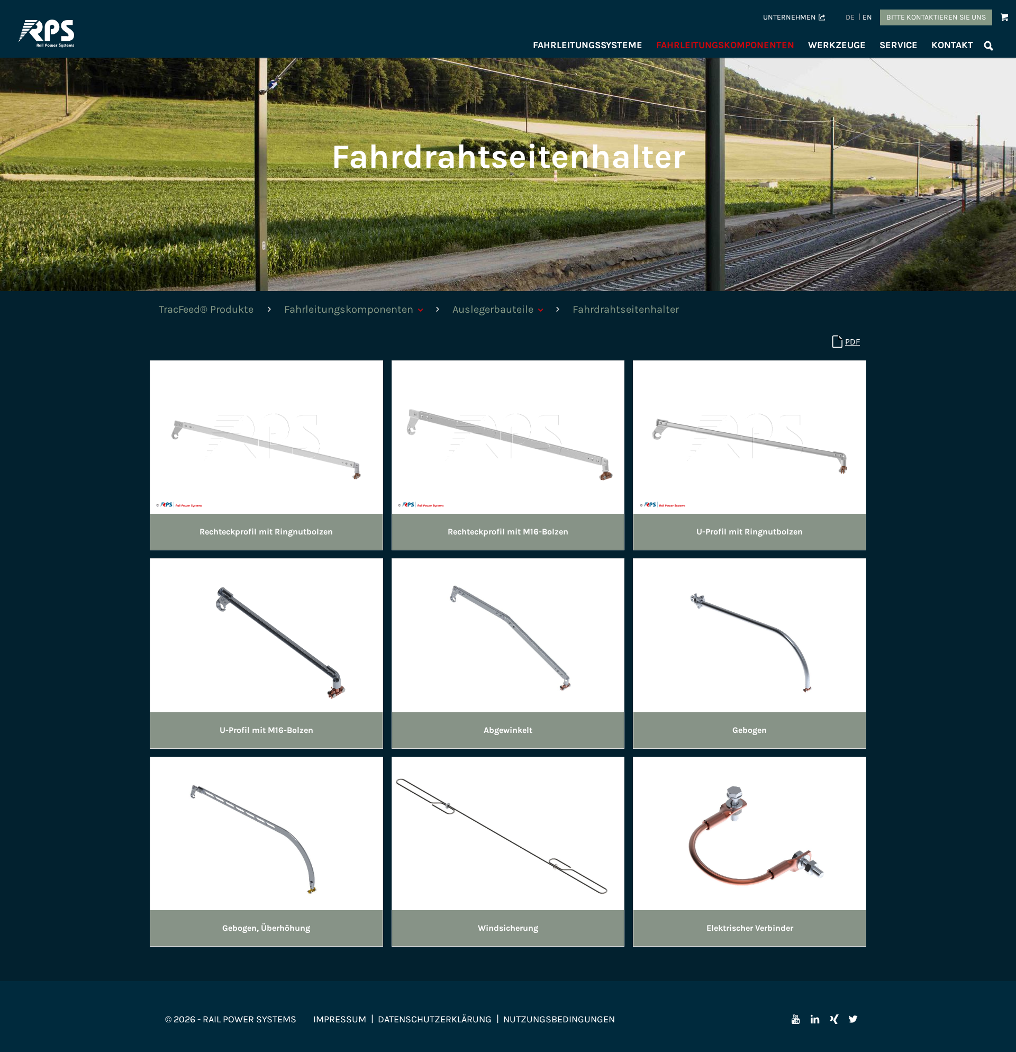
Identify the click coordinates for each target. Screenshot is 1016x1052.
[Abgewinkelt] (508, 634)
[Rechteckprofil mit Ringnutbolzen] (266, 436)
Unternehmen (789, 17)
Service (898, 45)
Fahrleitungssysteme (587, 45)
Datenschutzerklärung (435, 1019)
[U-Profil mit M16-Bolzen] (266, 634)
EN (867, 17)
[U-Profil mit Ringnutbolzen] (749, 436)
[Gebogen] (749, 634)
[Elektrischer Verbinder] (749, 832)
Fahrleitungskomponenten (725, 45)
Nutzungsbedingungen (559, 1019)
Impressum (339, 1019)
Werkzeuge (837, 45)
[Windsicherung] (508, 832)
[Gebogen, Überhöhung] (266, 832)
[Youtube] (796, 1019)
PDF (852, 342)
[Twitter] (853, 1019)
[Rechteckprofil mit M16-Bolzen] (508, 436)
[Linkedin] (815, 1019)
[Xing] (834, 1019)
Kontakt (952, 45)
